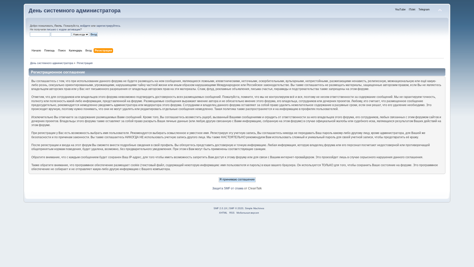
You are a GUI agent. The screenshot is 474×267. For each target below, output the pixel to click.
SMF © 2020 (236, 208)
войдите (85, 25)
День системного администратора (74, 10)
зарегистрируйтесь (108, 25)
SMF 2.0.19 (220, 208)
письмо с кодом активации (63, 29)
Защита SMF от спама (227, 188)
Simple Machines (254, 208)
